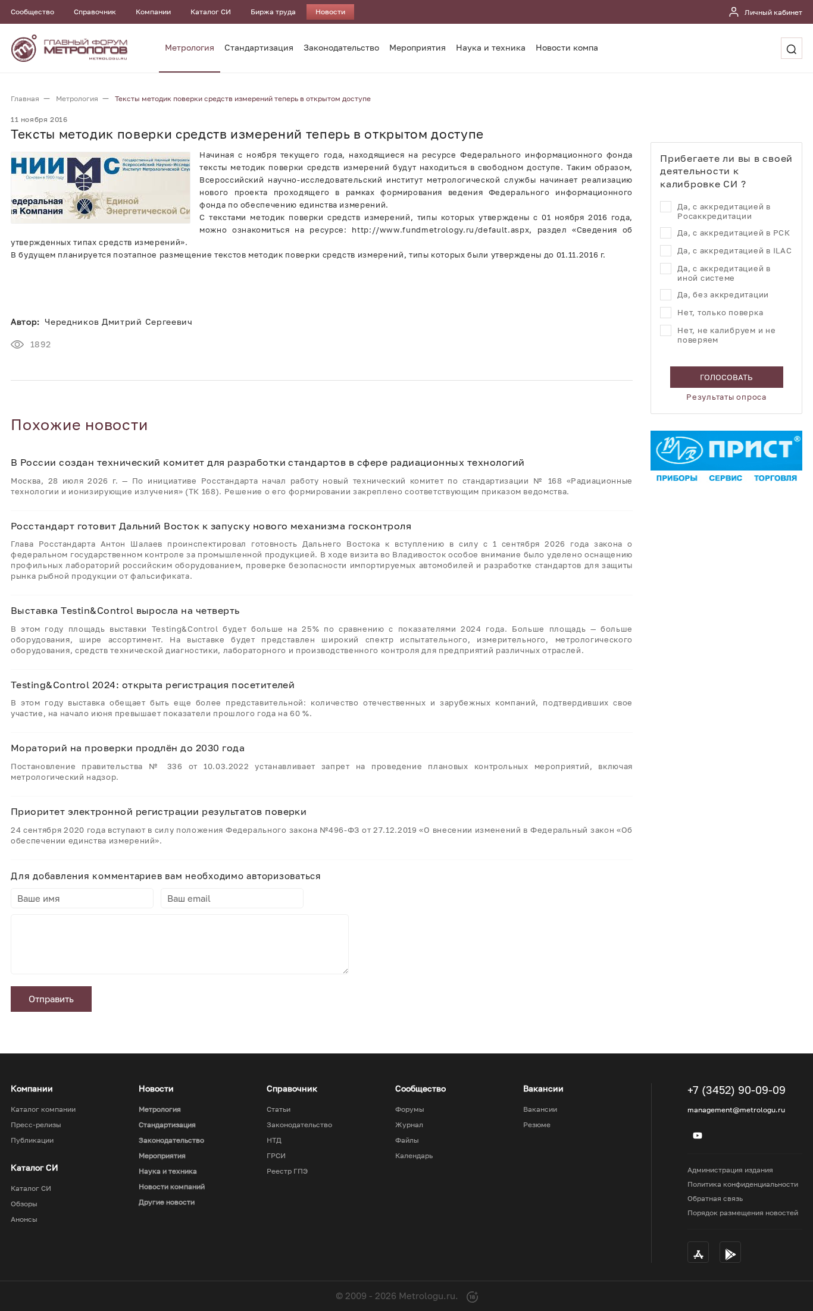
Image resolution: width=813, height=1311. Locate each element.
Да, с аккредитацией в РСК (733, 232)
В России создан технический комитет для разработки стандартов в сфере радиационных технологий (268, 462)
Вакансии (540, 1109)
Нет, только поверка (720, 312)
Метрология (189, 47)
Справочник (95, 11)
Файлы (407, 1140)
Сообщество (32, 11)
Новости (330, 11)
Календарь (414, 1156)
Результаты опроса (726, 397)
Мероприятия (417, 47)
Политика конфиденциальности (742, 1184)
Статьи (278, 1109)
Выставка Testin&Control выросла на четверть (125, 610)
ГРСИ (276, 1156)
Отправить (51, 998)
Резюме (537, 1125)
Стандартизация (258, 47)
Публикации (32, 1140)
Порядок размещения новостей (742, 1212)
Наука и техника (491, 47)
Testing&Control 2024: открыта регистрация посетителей (153, 685)
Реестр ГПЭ (287, 1171)
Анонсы (24, 1219)
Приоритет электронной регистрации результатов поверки (159, 811)
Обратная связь (715, 1198)
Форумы (409, 1109)
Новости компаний (575, 47)
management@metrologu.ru (736, 1109)
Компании (153, 11)
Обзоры (24, 1204)
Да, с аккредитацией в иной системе (724, 273)
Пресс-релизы (36, 1125)
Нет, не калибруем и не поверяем (726, 334)
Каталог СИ (210, 11)
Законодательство (341, 47)
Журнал (409, 1125)
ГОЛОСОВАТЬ (726, 377)
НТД (274, 1140)
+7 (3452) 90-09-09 (736, 1089)
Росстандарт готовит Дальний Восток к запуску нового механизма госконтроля (211, 526)
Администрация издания (730, 1169)
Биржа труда (273, 11)
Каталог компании (43, 1109)
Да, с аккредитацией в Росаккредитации (724, 211)
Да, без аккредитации (723, 294)
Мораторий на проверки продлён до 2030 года (128, 748)
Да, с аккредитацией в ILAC (734, 250)
